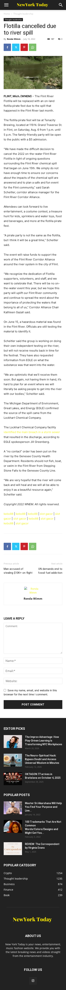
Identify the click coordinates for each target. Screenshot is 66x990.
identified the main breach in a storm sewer (32, 432)
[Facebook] (7, 47)
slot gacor (46, 514)
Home (7, 13)
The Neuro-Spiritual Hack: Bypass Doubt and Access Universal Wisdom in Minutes (42, 759)
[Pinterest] (24, 47)
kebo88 (8, 514)
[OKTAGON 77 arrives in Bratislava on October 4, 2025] (13, 778)
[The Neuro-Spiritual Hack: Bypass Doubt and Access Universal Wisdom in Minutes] (13, 760)
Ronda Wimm (14, 39)
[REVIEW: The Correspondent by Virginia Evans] (13, 848)
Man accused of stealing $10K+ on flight (18, 570)
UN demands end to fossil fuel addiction (50, 570)
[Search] (61, 5)
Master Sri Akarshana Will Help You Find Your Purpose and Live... (43, 807)
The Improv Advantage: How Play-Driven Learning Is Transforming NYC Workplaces (43, 740)
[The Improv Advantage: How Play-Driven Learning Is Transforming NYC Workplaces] (13, 741)
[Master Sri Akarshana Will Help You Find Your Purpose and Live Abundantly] (13, 807)
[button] (6, 5)
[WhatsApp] (32, 47)
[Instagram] (33, 980)
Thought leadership (23, 13)
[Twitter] (15, 47)
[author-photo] (33, 592)
